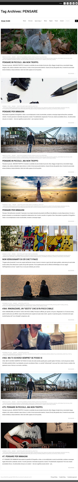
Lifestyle (38, 57)
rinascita (45, 108)
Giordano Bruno (63, 255)
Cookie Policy (62, 477)
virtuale (49, 59)
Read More (71, 73)
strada (4, 355)
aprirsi (11, 107)
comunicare (24, 58)
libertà (23, 256)
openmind (44, 256)
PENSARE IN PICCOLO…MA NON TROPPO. (20, 62)
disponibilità (61, 58)
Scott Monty (43, 59)
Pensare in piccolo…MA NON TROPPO (20, 161)
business (18, 58)
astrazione (29, 107)
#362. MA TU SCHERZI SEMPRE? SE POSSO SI (22, 358)
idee (8, 256)
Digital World (31, 57)
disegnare (57, 107)
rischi (49, 108)
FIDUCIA (67, 58)
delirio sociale (49, 58)
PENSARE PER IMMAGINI (13, 111)
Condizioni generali (72, 477)
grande (14, 59)
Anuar (14, 57)
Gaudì (56, 255)
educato (43, 304)
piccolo (36, 59)
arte (14, 107)
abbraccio (12, 304)
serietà (65, 354)
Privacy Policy (54, 477)
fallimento (49, 255)
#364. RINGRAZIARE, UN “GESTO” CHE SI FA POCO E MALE (27, 309)
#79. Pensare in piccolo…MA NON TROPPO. (22, 407)
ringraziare (28, 305)
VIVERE (54, 59)
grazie (18, 59)
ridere (48, 354)
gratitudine (60, 304)
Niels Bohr (34, 108)
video (59, 108)
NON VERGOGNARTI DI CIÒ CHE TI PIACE (20, 259)
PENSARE (31, 59)
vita (38, 305)
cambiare (22, 304)
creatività (51, 107)
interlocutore (6, 305)
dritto (39, 354)
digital (55, 58)
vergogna (60, 256)
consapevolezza (39, 58)
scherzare (59, 354)
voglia (63, 108)
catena (25, 354)
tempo (9, 355)
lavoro (23, 59)
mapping (28, 108)
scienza (54, 256)
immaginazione (16, 108)
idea (10, 108)
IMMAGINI (23, 108)
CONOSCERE (31, 58)
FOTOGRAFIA (5, 108)
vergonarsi (66, 256)
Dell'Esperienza (40, 255)
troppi (34, 305)
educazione (49, 304)
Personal (44, 57)
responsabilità (20, 305)
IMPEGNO (12, 256)
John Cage (17, 256)
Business (25, 57)
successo (54, 108)
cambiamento (20, 255)
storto (69, 354)
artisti (18, 107)
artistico (23, 107)
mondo (27, 59)
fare (53, 255)
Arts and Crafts (27, 106)
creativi (45, 107)
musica (39, 256)
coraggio (26, 255)
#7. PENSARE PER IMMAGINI (15, 456)
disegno (63, 107)
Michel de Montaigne (31, 256)
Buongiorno (12, 58)
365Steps (19, 57)
